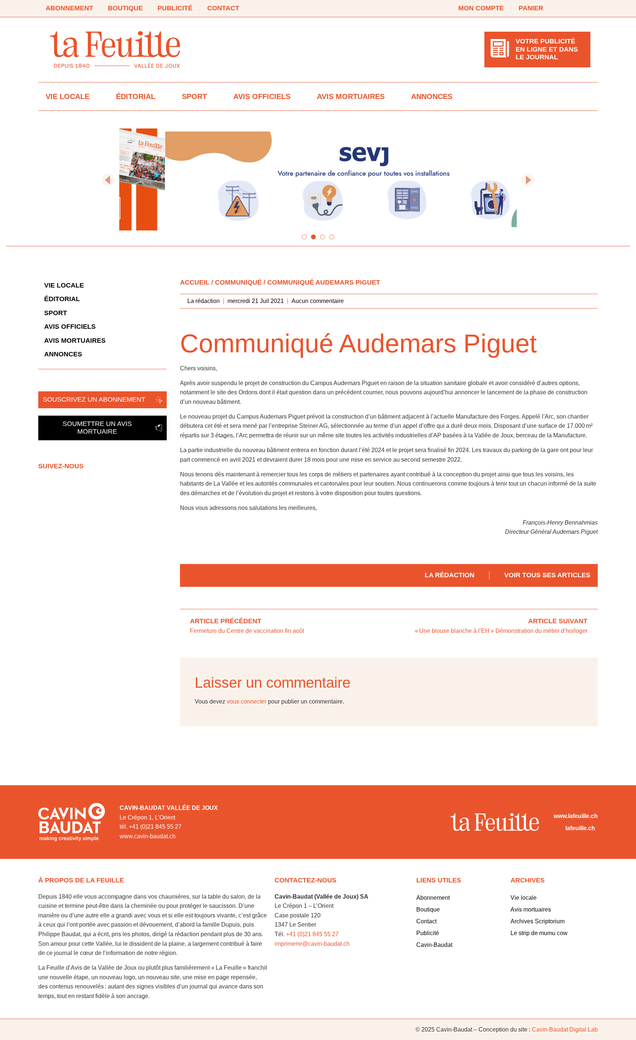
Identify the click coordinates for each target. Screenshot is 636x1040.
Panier (531, 8)
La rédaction (449, 575)
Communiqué (238, 282)
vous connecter (246, 701)
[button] (108, 180)
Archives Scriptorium (537, 921)
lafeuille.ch (580, 828)
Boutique (125, 8)
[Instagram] (586, 8)
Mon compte (481, 8)
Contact (223, 8)
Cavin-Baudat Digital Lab (565, 1029)
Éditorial (135, 96)
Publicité (175, 8)
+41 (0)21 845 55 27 (312, 934)
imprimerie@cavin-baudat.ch (312, 944)
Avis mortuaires (351, 96)
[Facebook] (565, 8)
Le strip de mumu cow (539, 933)
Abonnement (69, 8)
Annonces (431, 96)
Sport (194, 96)
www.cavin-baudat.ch (148, 836)
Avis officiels (261, 96)
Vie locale (67, 96)
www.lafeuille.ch (576, 816)
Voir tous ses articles (547, 575)
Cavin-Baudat (434, 945)
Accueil (194, 282)
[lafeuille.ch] (558, 828)
